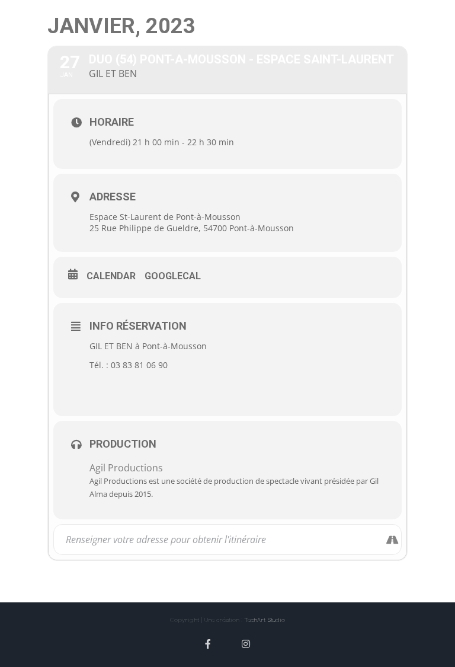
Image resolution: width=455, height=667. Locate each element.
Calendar (111, 276)
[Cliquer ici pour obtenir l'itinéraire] (392, 539)
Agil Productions (126, 467)
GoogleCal (173, 276)
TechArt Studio (264, 619)
